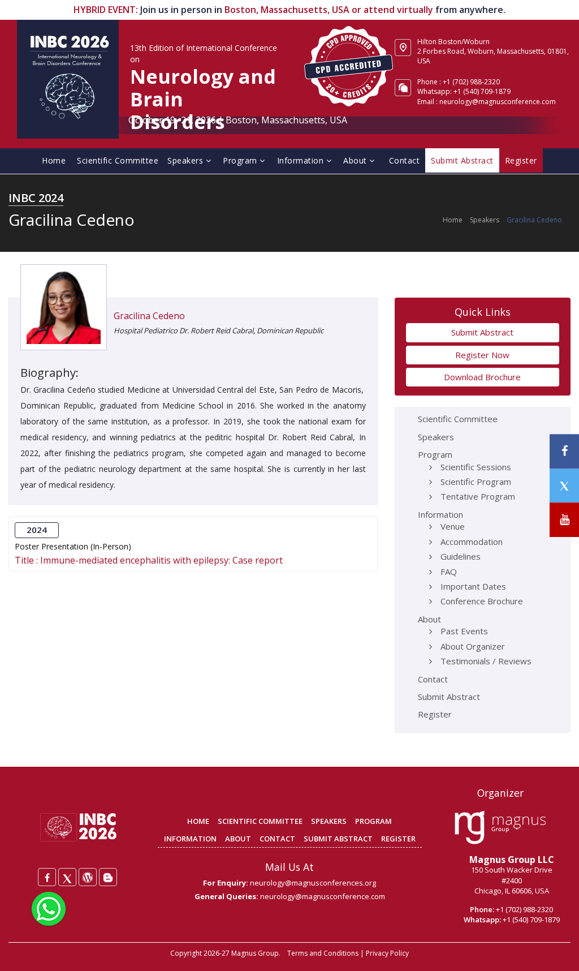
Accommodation (471, 541)
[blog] (108, 877)
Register (435, 714)
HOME (198, 821)
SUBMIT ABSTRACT (338, 838)
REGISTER (398, 838)
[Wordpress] (88, 877)
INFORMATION (190, 838)
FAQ (448, 571)
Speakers (186, 160)
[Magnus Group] (500, 827)
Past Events (464, 631)
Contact (404, 160)
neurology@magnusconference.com (497, 101)
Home (54, 160)
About (356, 160)
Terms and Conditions (322, 953)
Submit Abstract (482, 332)
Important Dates (473, 586)
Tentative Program (477, 496)
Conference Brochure (481, 601)
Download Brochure (482, 377)
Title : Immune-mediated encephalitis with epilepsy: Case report (149, 560)
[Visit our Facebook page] (564, 451)
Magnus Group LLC (511, 859)
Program (241, 160)
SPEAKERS (329, 821)
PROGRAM (373, 821)
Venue (452, 526)
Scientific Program (475, 481)
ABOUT (238, 838)
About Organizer (472, 646)
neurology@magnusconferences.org (313, 883)
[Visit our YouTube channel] (564, 519)
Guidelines (460, 556)
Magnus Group (255, 953)
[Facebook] (47, 877)
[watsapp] (49, 907)
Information (301, 160)
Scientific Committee (117, 160)
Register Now (482, 354)
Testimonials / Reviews (486, 661)
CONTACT (277, 838)
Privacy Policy (387, 953)
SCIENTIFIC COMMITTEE (260, 821)
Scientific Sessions (475, 466)
